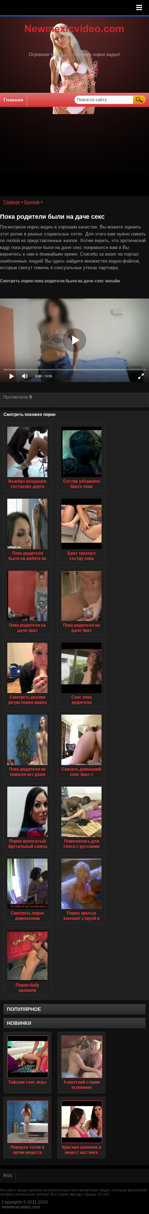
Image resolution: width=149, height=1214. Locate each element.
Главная (13, 100)
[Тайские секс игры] (27, 1057)
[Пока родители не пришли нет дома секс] (27, 765)
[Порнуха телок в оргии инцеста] (27, 1122)
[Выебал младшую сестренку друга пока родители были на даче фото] (27, 477)
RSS (7, 1175)
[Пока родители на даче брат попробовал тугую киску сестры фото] (27, 621)
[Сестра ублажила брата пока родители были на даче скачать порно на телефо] (81, 477)
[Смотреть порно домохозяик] (27, 909)
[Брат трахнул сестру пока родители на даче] (81, 549)
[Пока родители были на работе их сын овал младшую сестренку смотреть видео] (27, 549)
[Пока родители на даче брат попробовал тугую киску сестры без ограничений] (81, 621)
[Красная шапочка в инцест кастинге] (81, 1122)
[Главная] (74, 33)
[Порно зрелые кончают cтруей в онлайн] (81, 909)
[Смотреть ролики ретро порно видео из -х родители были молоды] (27, 693)
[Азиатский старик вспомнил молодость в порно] (81, 1057)
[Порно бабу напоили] (27, 981)
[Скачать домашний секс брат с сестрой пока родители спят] (81, 765)
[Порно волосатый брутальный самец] (27, 837)
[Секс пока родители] (81, 693)
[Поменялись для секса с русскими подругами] (81, 837)
